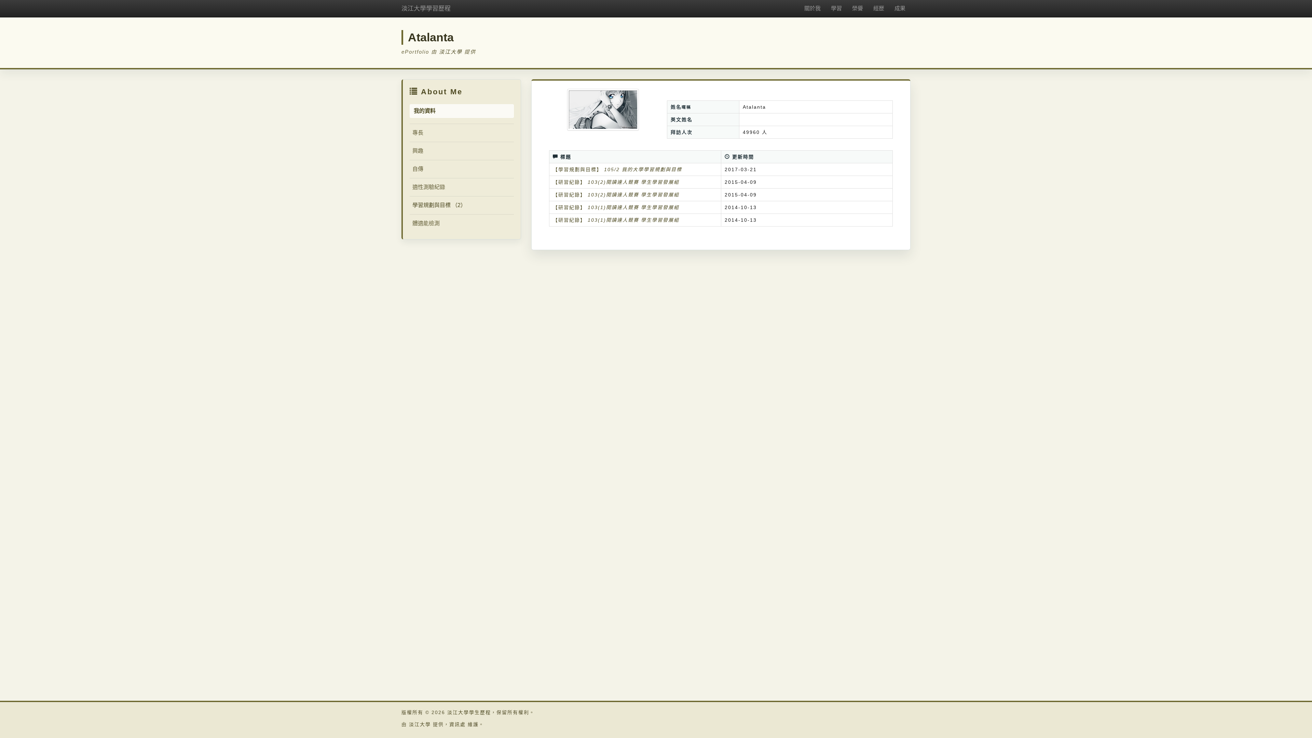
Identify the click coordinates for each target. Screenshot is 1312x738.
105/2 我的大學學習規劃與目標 (643, 169)
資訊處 (457, 724)
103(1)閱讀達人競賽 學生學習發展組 (633, 207)
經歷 (878, 8)
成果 (899, 8)
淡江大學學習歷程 (426, 8)
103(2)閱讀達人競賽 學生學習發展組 (633, 182)
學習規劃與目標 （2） (439, 205)
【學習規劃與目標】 (577, 169)
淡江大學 (450, 52)
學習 (836, 8)
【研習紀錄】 (569, 182)
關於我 (812, 8)
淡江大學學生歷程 (469, 712)
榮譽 (857, 8)
